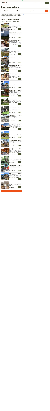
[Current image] (3, 46)
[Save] (2, 24)
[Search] (46, 11)
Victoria (7, 4)
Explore (2, 4)
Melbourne (9, 4)
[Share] (3, 24)
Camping (12, 4)
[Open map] (36, 39)
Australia (4, 4)
